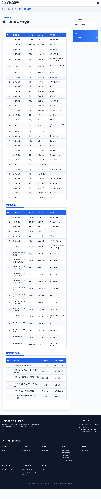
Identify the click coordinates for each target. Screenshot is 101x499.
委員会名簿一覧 (11, 9)
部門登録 (24, 474)
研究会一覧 (85, 450)
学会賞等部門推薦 (67, 460)
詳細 (17, 441)
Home (3, 450)
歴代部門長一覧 (26, 450)
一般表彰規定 (65, 457)
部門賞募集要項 (66, 453)
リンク (44, 470)
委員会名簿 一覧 (46, 450)
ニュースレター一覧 (7, 470)
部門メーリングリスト (28, 470)
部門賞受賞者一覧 (67, 450)
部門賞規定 (65, 455)
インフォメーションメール (29, 472)
